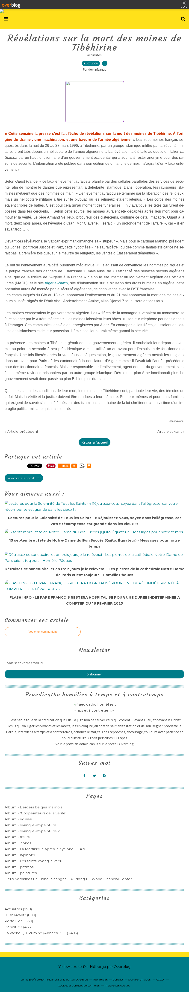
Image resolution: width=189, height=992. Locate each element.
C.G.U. (160, 979)
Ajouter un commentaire (43, 631)
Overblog (122, 966)
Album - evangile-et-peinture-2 (32, 831)
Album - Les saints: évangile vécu (33, 861)
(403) (41, 933)
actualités (94, 55)
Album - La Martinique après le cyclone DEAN (45, 849)
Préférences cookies (117, 985)
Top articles (100, 979)
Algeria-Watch (56, 283)
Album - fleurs (17, 837)
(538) (19, 921)
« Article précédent (21, 431)
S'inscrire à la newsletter (24, 478)
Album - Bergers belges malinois (33, 807)
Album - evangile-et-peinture (30, 825)
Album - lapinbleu (20, 855)
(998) (18, 909)
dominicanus (88, 744)
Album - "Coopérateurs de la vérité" (36, 813)
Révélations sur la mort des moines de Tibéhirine (94, 42)
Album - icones (18, 843)
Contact (117, 979)
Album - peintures (21, 873)
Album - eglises (18, 819)
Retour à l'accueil (94, 442)
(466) (18, 927)
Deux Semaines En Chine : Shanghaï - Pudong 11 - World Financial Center (68, 879)
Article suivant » (170, 431)
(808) (20, 915)
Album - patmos (19, 867)
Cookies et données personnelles (79, 985)
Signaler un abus (139, 979)
